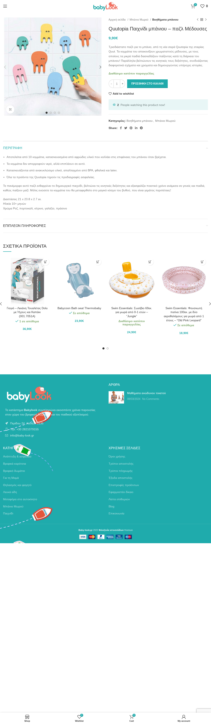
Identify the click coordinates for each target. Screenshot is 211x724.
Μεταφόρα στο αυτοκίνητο (20, 499)
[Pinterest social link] (131, 128)
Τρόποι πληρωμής (121, 470)
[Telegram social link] (141, 128)
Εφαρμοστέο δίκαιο (121, 492)
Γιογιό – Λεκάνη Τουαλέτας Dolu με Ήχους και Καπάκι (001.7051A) (27, 312)
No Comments (150, 399)
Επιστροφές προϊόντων (124, 485)
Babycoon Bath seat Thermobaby (79, 308)
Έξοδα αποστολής (120, 477)
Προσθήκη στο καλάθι (147, 83)
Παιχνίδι (8, 513)
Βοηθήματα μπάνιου (165, 19)
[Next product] (206, 20)
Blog (111, 506)
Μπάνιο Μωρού (139, 19)
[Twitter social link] (125, 128)
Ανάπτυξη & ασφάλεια (17, 456)
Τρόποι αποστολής (121, 463)
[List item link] (52, 423)
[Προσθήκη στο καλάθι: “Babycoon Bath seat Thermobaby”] (97, 261)
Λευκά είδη (10, 492)
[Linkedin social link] (136, 128)
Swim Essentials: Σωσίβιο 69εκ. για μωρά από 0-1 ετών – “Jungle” (131, 312)
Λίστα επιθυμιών (119, 499)
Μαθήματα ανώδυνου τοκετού (146, 393)
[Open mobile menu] (5, 6)
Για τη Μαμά (11, 477)
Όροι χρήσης (117, 456)
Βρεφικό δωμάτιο (14, 470)
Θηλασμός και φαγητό (17, 485)
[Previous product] (198, 20)
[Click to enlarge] (10, 109)
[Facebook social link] (121, 128)
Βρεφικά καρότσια (14, 463)
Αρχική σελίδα (118, 19)
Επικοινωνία (116, 513)
